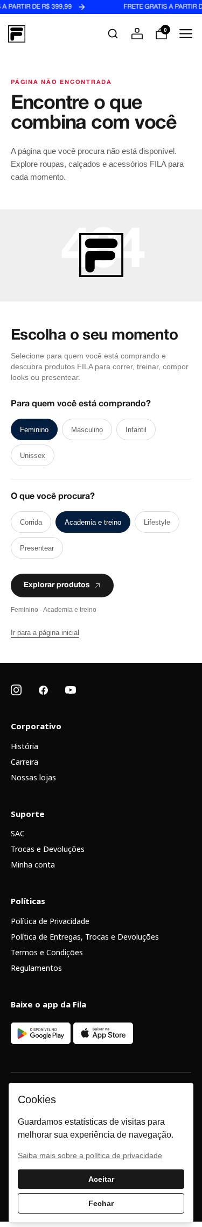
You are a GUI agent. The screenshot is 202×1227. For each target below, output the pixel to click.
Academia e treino (93, 522)
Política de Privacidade (50, 921)
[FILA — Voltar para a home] (16, 34)
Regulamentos (36, 968)
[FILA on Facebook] (43, 690)
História (24, 746)
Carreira (24, 762)
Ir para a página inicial (45, 633)
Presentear (37, 548)
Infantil (136, 430)
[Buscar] (113, 34)
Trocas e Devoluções (48, 849)
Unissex (32, 456)
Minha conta (33, 864)
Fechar (101, 1203)
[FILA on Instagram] (16, 690)
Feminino (34, 430)
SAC (18, 833)
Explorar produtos (57, 585)
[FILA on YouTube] (70, 690)
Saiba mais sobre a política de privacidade (90, 1155)
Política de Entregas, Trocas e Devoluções (85, 937)
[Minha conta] (137, 34)
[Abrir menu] (185, 34)
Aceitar (101, 1179)
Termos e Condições (47, 952)
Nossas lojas (33, 777)
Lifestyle (157, 522)
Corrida (31, 522)
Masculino (87, 430)
